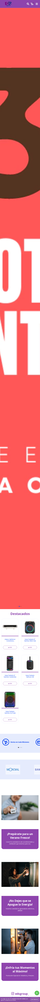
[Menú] (37, 4)
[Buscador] (28, 4)
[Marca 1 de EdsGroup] (13, 769)
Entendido (34, 999)
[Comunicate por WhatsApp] (37, 993)
